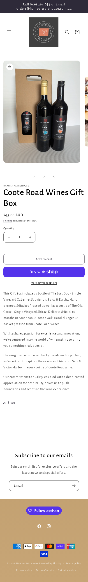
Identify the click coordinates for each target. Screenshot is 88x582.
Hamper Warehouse (27, 563)
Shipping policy (67, 570)
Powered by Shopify (50, 563)
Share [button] (12, 402)
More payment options (44, 282)
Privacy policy (24, 570)
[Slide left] (34, 177)
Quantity (8, 228)
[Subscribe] (74, 485)
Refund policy (73, 563)
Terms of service (45, 570)
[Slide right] (54, 177)
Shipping (7, 221)
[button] (9, 32)
